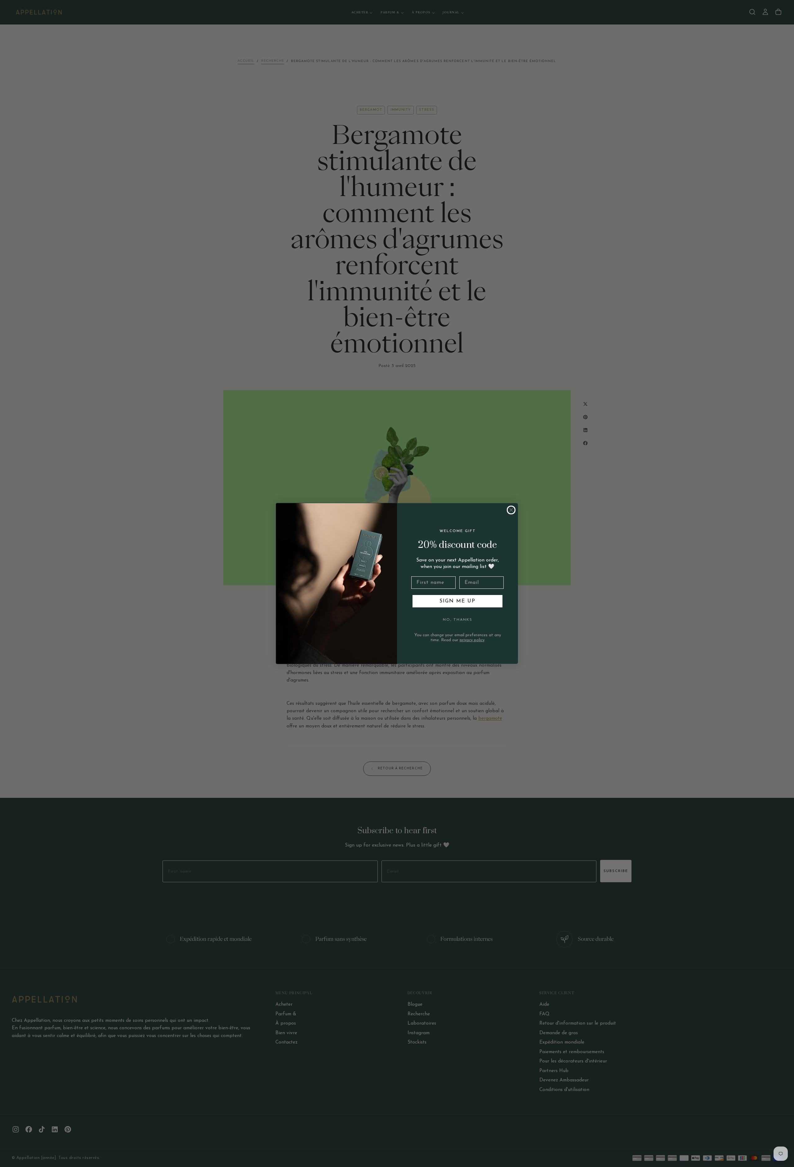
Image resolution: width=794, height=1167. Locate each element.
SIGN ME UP (457, 601)
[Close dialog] (511, 510)
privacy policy (472, 640)
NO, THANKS (457, 620)
